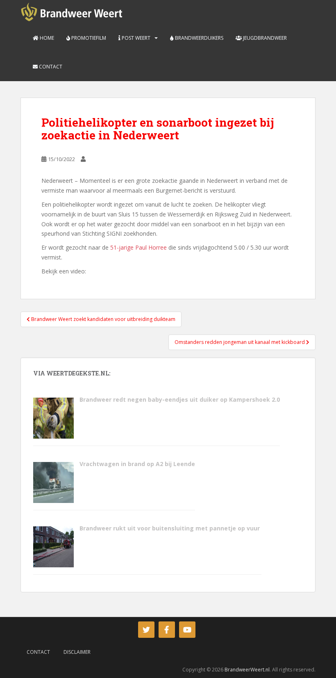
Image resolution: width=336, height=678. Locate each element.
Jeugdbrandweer (264, 37)
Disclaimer (77, 651)
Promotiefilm (88, 37)
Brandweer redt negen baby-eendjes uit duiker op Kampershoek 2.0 (179, 399)
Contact (50, 66)
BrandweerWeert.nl (247, 669)
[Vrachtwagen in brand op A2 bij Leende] (53, 482)
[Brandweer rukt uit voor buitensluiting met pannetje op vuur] (53, 546)
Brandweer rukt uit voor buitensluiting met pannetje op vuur (170, 528)
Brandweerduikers (198, 37)
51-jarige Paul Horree (138, 247)
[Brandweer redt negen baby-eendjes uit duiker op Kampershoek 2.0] (53, 417)
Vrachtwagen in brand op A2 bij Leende (137, 464)
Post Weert (135, 37)
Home (46, 37)
